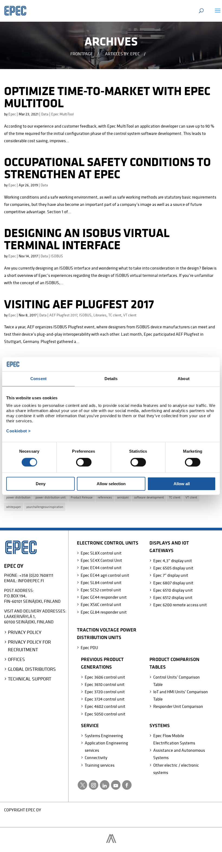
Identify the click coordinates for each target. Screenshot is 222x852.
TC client (114, 315)
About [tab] (184, 378)
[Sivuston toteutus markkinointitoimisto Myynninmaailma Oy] (111, 841)
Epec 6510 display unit (173, 590)
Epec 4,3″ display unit (172, 560)
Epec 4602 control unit (105, 706)
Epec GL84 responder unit (104, 612)
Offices (16, 659)
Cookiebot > (18, 431)
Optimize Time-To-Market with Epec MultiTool (107, 96)
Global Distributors (32, 669)
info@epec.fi (31, 580)
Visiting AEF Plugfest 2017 (79, 304)
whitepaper (13, 507)
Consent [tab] (38, 378)
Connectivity (96, 757)
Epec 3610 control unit (105, 684)
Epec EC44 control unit (101, 567)
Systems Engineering (104, 735)
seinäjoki (123, 497)
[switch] (84, 462)
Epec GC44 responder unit (104, 597)
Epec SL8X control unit (101, 553)
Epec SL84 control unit (101, 582)
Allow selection (111, 483)
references (105, 497)
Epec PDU (89, 647)
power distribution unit (50, 497)
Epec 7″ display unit (170, 575)
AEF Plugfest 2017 (63, 315)
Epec (12, 114)
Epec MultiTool (62, 114)
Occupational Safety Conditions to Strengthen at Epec (107, 167)
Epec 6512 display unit (172, 597)
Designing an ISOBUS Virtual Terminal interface (86, 238)
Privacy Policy (24, 632)
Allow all (182, 483)
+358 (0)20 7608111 (36, 575)
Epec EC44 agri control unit (105, 575)
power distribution (18, 497)
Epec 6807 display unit (173, 582)
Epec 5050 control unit (105, 714)
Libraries (99, 315)
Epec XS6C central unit (101, 604)
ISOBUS (57, 256)
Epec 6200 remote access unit (180, 604)
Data (44, 114)
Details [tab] (111, 378)
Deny (40, 483)
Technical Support (29, 679)
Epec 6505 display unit (173, 568)
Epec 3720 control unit (105, 691)
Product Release (82, 497)
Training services (100, 765)
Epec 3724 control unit (105, 699)
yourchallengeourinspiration (44, 507)
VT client (129, 315)
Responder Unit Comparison (178, 706)
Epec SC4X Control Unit (101, 560)
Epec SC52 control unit (101, 589)
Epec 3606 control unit (105, 677)
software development (149, 497)
